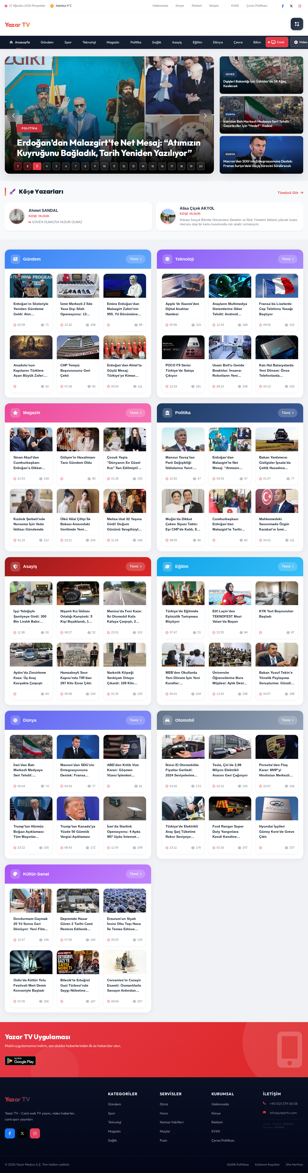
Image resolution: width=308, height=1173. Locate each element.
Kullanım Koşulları (267, 1164)
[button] (205, 116)
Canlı (280, 42)
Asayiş (177, 42)
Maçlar (165, 1131)
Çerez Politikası (256, 5)
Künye (180, 5)
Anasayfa (22, 42)
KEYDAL (288, 1123)
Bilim (257, 42)
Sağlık (156, 42)
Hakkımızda (160, 5)
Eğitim (197, 42)
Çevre (238, 42)
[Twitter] (291, 6)
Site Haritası (294, 1164)
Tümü (134, 259)
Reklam (197, 5)
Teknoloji (89, 42)
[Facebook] (282, 6)
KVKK (235, 5)
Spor (68, 42)
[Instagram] (299, 6)
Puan (163, 1140)
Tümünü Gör (288, 193)
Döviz (164, 1104)
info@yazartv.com (283, 1113)
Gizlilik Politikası (238, 1164)
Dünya (218, 42)
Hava (164, 1113)
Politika (135, 42)
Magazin (113, 42)
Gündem (47, 42)
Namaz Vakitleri (172, 1122)
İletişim (214, 5)
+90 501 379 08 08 (284, 1104)
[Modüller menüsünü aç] (297, 24)
